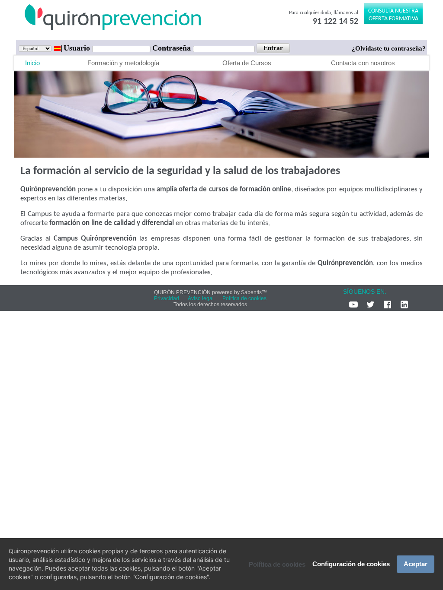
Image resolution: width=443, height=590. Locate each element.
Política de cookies (277, 564)
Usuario (78, 48)
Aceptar (415, 564)
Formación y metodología (123, 63)
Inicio (32, 63)
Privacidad (166, 298)
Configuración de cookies (351, 564)
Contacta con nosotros (363, 63)
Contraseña (172, 48)
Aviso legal (201, 298)
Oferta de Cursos (246, 63)
